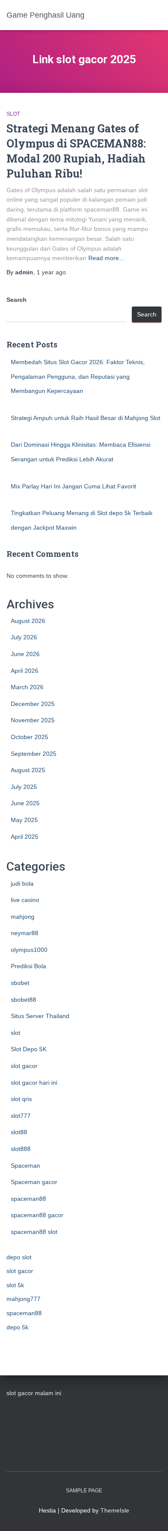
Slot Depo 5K (29, 1049)
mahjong (22, 916)
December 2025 (33, 703)
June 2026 (25, 653)
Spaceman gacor (34, 1181)
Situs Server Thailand (40, 1015)
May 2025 (24, 819)
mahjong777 (23, 1298)
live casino (25, 899)
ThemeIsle (114, 1510)
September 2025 (33, 753)
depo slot (18, 1257)
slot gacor (24, 1065)
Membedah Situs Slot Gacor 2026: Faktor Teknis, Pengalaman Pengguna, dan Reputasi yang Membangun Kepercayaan (78, 376)
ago (51, 272)
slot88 (19, 1132)
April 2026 (24, 670)
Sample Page (84, 1491)
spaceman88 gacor (37, 1215)
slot (13, 114)
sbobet (20, 982)
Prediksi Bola (28, 966)
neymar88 (24, 933)
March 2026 (27, 687)
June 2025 (25, 803)
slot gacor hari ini (34, 1082)
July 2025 (24, 786)
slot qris (21, 1098)
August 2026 (28, 620)
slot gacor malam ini (33, 1393)
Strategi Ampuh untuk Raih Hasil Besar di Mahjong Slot (85, 417)
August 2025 (28, 770)
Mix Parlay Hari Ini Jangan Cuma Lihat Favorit (73, 486)
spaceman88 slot (34, 1231)
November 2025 (33, 720)
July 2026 (24, 637)
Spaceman (25, 1165)
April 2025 (24, 836)
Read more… (106, 258)
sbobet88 (23, 999)
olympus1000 (29, 949)
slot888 (21, 1148)
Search (16, 299)
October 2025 (29, 736)
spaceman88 (28, 1198)
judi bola (22, 883)
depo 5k (17, 1327)
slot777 (21, 1115)
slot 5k (15, 1285)
